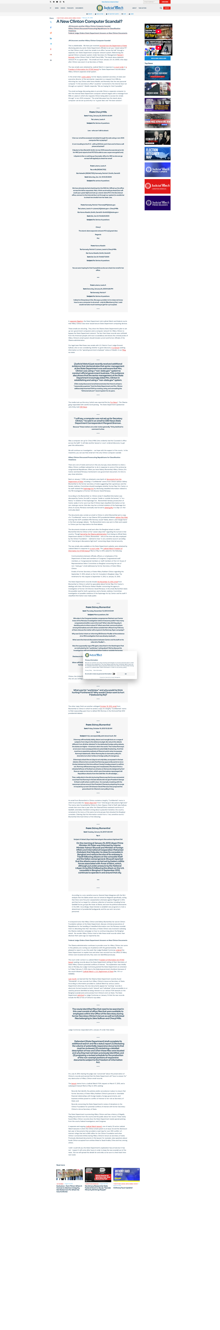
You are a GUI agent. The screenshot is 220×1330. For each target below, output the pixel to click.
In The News (60, 1183)
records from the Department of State (113, 46)
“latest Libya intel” (90, 803)
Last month (72, 979)
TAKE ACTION (99, 14)
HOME (132, 14)
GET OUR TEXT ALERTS (113, 14)
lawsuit (73, 1083)
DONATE (90, 14)
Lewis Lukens (86, 77)
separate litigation (76, 321)
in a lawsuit (115, 348)
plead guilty (109, 508)
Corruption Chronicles (92, 1183)
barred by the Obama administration (93, 534)
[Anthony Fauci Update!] (126, 1174)
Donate (167, 8)
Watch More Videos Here (158, 58)
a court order (119, 67)
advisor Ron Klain (122, 517)
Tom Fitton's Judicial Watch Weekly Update (69, 18)
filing (124, 350)
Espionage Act (88, 489)
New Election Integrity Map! (110, 2)
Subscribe (165, 2)
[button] (51, 8)
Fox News (113, 402)
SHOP (124, 14)
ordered (119, 950)
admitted (80, 995)
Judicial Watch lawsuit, (94, 1126)
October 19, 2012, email (108, 706)
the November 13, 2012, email (107, 582)
